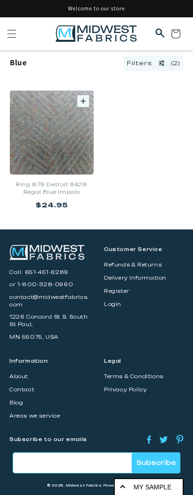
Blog (16, 403)
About (18, 376)
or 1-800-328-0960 (41, 285)
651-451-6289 (46, 272)
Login (112, 304)
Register (116, 291)
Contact (21, 390)
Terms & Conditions (133, 376)
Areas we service (34, 416)
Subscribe (156, 462)
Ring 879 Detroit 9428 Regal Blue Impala (52, 188)
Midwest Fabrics (84, 485)
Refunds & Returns (133, 265)
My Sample (152, 487)
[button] (11, 33)
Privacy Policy (125, 390)
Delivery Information (135, 278)
